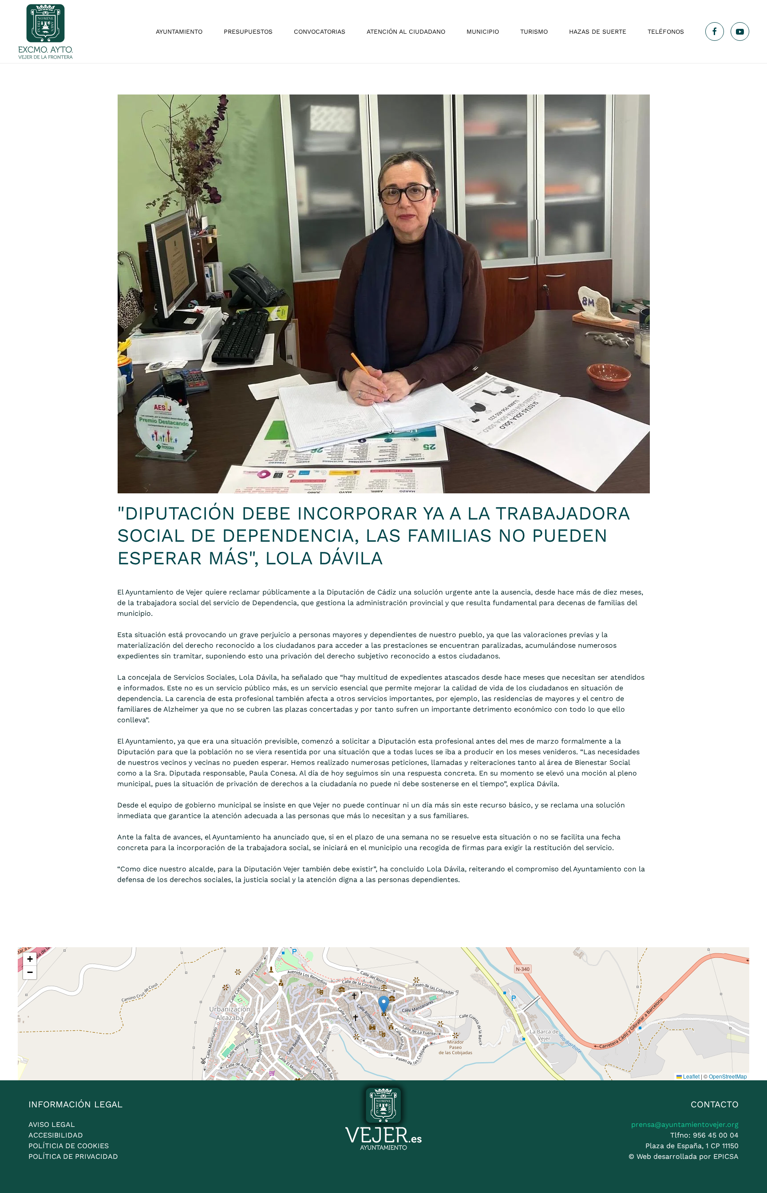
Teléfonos (666, 31)
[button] (383, 1005)
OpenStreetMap (728, 1076)
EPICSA (726, 1156)
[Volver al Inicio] (45, 31)
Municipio (483, 31)
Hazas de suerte (597, 31)
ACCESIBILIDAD (55, 1135)
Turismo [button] (534, 31)
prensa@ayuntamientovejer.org (685, 1124)
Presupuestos (248, 31)
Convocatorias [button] (319, 31)
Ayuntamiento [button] (179, 31)
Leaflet (691, 1076)
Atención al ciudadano (406, 31)
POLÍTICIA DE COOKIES (68, 1146)
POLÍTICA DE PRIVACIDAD (73, 1156)
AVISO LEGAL (51, 1124)
